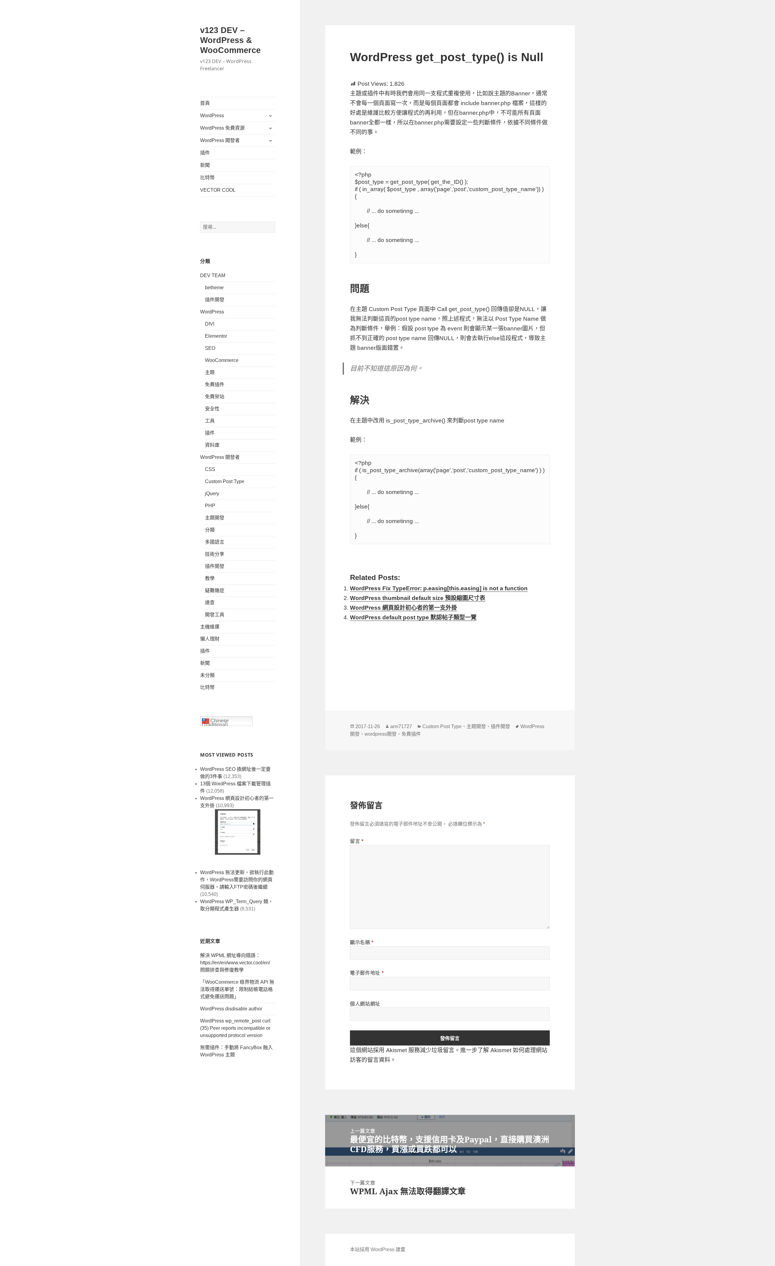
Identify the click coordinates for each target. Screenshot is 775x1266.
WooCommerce (222, 360)
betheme (214, 287)
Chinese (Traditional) (215, 722)
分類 (210, 529)
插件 (205, 152)
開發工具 (214, 614)
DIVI (209, 323)
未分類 (207, 675)
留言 (357, 841)
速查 (210, 602)
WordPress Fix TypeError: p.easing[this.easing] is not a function (439, 588)
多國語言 (214, 542)
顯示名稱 (362, 942)
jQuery (212, 493)
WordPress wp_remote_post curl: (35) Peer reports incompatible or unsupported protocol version (235, 1028)
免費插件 (214, 384)
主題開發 (214, 517)
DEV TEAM (212, 275)
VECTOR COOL (218, 190)
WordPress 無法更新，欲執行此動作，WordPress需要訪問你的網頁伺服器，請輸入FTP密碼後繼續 (237, 880)
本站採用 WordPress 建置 (377, 1249)
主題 (210, 372)
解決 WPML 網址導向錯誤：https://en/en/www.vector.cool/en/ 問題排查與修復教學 (235, 963)
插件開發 (214, 299)
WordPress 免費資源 (222, 128)
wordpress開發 (380, 734)
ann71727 (401, 726)
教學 (210, 578)
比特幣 (207, 177)
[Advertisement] (450, 657)
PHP (210, 505)
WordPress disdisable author (231, 1008)
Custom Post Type (224, 481)
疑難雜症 (214, 590)
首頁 (205, 103)
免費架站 (214, 396)
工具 (210, 420)
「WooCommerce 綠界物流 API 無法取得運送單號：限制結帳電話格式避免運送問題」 (237, 989)
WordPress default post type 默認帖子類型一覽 (413, 617)
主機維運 (209, 626)
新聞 (205, 165)
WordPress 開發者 (220, 140)
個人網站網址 (365, 1003)
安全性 (212, 408)
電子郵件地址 (367, 972)
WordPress (212, 115)
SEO (210, 348)
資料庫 (212, 445)
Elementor (216, 336)
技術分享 (214, 554)
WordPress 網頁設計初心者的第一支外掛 (403, 608)
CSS (210, 469)
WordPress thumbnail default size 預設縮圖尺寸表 (417, 598)
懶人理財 (209, 638)
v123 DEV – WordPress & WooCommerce (230, 40)
